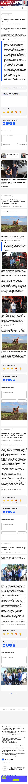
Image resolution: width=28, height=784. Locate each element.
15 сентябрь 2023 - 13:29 (6, 206)
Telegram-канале (7, 88)
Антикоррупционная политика (9, 775)
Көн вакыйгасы (7, 14)
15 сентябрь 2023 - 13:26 (6, 440)
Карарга (15, 780)
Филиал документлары (9, 709)
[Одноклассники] (7, 123)
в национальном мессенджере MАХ (11, 94)
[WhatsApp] (14, 123)
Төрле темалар (21, 709)
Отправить (22, 144)
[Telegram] (10, 123)
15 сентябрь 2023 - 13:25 (6, 552)
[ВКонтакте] (4, 123)
